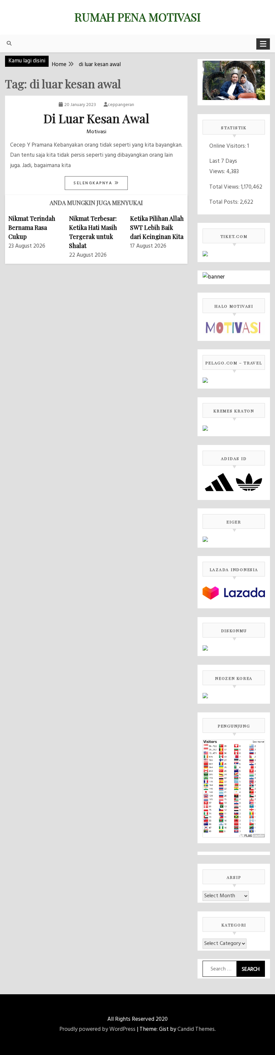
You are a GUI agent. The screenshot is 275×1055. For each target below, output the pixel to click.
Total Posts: (224, 202)
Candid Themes (196, 1029)
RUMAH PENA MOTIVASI (137, 16)
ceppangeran (121, 105)
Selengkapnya (93, 183)
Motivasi (96, 132)
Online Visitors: (228, 146)
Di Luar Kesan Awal (96, 118)
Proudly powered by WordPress (97, 1029)
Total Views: (225, 187)
